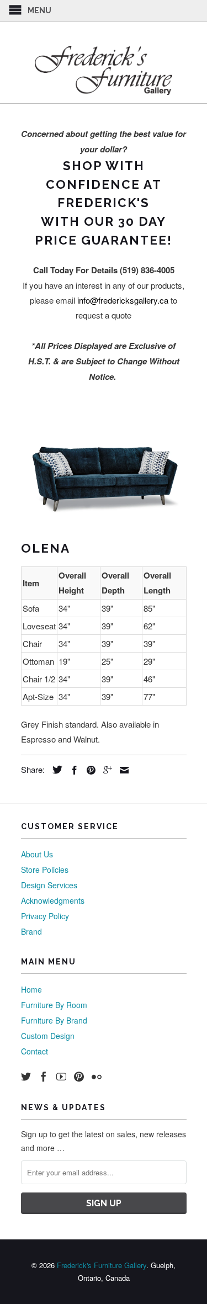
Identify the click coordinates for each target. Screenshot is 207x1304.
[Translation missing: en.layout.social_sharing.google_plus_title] (105, 770)
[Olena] (104, 477)
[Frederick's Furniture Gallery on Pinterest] (79, 1077)
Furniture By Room (54, 1004)
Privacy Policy (45, 915)
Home (31, 989)
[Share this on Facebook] (72, 770)
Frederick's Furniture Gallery (101, 1265)
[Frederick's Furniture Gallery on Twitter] (26, 1077)
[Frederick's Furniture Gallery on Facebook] (44, 1077)
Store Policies (44, 869)
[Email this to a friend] (121, 770)
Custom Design (48, 1035)
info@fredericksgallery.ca (122, 300)
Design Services (49, 884)
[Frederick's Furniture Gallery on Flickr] (97, 1077)
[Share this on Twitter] (54, 770)
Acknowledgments (52, 900)
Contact (34, 1051)
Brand (31, 931)
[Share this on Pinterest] (88, 770)
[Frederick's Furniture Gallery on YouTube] (61, 1077)
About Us (37, 854)
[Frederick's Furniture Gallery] (104, 70)
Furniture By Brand (54, 1020)
